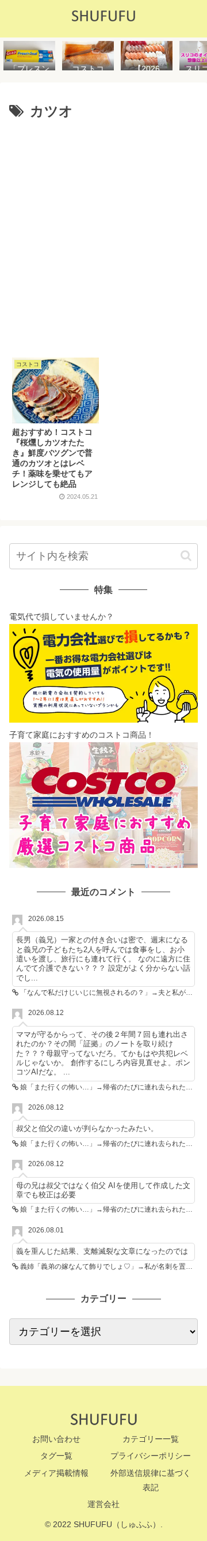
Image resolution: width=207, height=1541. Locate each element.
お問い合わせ (56, 1439)
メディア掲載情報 (56, 1473)
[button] (186, 555)
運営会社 (103, 1504)
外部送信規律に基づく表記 (150, 1480)
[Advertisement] (103, 235)
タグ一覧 (56, 1455)
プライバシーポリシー (150, 1455)
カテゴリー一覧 (150, 1439)
